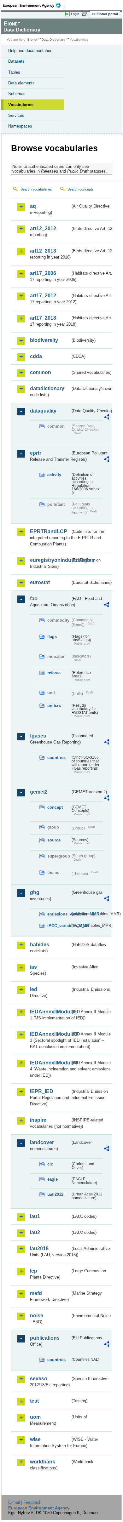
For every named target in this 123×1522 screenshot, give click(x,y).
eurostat (40, 582)
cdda (36, 356)
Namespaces (20, 126)
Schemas (17, 93)
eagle (52, 1179)
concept (55, 807)
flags (52, 636)
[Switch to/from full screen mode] (85, 14)
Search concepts (80, 189)
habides (39, 944)
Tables (14, 72)
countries (56, 757)
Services (16, 115)
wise (35, 1439)
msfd (36, 1293)
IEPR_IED (41, 1091)
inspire (38, 1120)
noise (36, 1315)
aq (33, 206)
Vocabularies (20, 104)
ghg (34, 892)
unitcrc (54, 705)
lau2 (35, 1232)
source (54, 840)
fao (34, 598)
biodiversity (44, 340)
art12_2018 (43, 251)
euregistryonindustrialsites (50, 560)
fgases (38, 735)
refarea (54, 672)
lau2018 (39, 1248)
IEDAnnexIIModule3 (50, 1034)
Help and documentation (30, 50)
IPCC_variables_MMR (58, 925)
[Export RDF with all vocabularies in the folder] (106, 417)
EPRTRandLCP (48, 531)
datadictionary (47, 388)
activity (54, 474)
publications (45, 1338)
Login (75, 14)
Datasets (16, 61)
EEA (33, 5)
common (40, 372)
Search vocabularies (36, 189)
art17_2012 (43, 295)
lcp (33, 1271)
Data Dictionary (53, 39)
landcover (42, 1142)
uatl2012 (55, 1194)
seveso (38, 1378)
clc (50, 1164)
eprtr (35, 453)
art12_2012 (43, 228)
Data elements (21, 83)
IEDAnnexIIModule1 (50, 1011)
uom (35, 1417)
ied (33, 989)
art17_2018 (43, 318)
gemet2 (39, 792)
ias (33, 967)
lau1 (35, 1216)
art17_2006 (43, 273)
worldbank (42, 1461)
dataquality (43, 410)
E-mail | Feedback (24, 1502)
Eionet (32, 39)
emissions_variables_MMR (58, 914)
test (34, 1401)
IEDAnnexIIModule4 (50, 1062)
